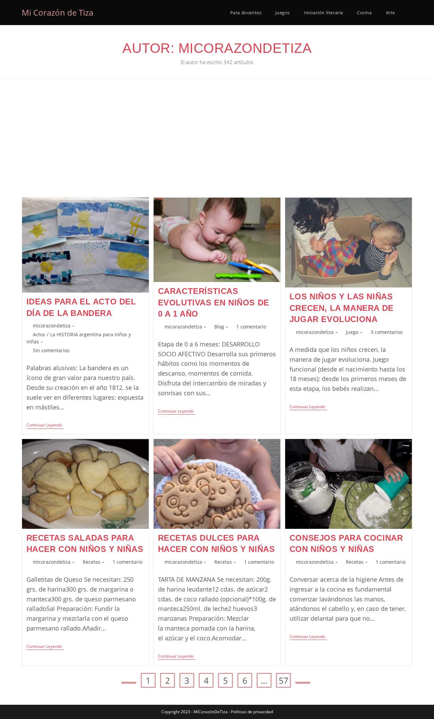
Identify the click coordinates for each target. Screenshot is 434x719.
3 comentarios (387, 332)
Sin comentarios (51, 350)
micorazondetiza (52, 325)
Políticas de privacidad (252, 712)
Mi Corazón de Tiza (57, 12)
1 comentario (251, 326)
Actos (39, 334)
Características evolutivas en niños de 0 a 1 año (213, 302)
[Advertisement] (217, 146)
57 (283, 680)
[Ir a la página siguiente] (302, 683)
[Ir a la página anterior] (128, 683)
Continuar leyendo (45, 425)
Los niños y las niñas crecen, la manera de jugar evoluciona (342, 308)
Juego (352, 332)
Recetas (91, 562)
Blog (219, 326)
